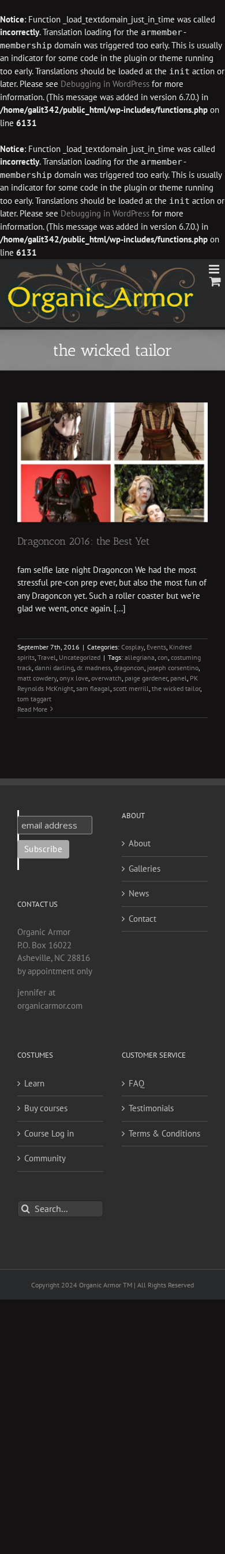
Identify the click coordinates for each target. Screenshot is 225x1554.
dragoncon (129, 667)
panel (178, 678)
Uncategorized (79, 657)
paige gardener (146, 678)
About (140, 843)
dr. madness (94, 667)
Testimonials (151, 1108)
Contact (142, 918)
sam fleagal (93, 688)
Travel (47, 657)
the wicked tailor (176, 688)
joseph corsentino (172, 667)
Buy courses (46, 1108)
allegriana (140, 657)
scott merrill (131, 688)
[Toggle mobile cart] (215, 281)
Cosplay (132, 647)
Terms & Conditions (164, 1133)
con (163, 657)
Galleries (144, 868)
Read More (32, 709)
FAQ (136, 1083)
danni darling (54, 667)
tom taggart (34, 698)
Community (45, 1158)
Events (156, 647)
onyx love (73, 678)
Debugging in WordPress (105, 83)
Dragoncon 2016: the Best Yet (83, 541)
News (139, 893)
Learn (34, 1083)
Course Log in (49, 1133)
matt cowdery (37, 678)
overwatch (106, 678)
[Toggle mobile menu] (215, 269)
